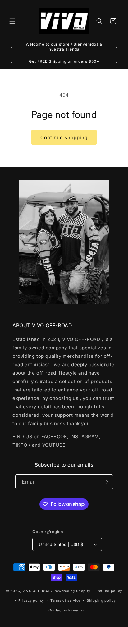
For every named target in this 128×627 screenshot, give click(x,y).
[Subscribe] (106, 481)
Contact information (67, 610)
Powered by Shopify (72, 591)
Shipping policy (101, 600)
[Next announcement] (116, 47)
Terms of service (65, 600)
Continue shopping (64, 137)
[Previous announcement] (11, 47)
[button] (12, 21)
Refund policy (109, 591)
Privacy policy (31, 600)
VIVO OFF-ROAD (38, 591)
